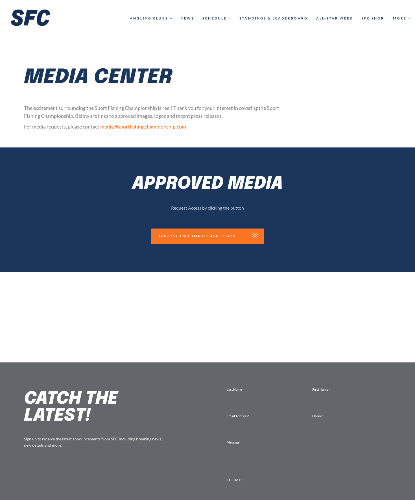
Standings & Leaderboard (273, 18)
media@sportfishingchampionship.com (143, 126)
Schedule (214, 18)
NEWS (187, 18)
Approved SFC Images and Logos (196, 236)
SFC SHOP (373, 18)
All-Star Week (334, 18)
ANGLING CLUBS (149, 18)
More (400, 18)
